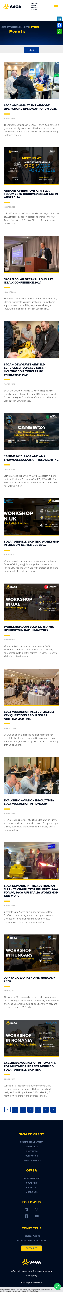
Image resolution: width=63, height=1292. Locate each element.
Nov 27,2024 (10, 292)
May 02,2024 (10, 640)
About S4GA (31, 1147)
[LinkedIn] (59, 19)
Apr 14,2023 (9, 1079)
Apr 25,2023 (9, 991)
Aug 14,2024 (9, 469)
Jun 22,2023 (9, 905)
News (26, 27)
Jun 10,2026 (9, 118)
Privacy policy (31, 1275)
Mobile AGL (31, 1192)
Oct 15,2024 (9, 384)
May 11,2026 (9, 207)
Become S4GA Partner (31, 1142)
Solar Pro (31, 1183)
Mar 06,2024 (10, 728)
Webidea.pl (37, 1283)
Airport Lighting (11, 27)
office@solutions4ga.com (31, 1241)
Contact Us (31, 1156)
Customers (31, 1151)
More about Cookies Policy (28, 1291)
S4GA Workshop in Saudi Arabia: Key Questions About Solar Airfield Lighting (29, 715)
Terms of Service (32, 1160)
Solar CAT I (31, 1187)
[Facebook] (59, 25)
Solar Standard (31, 1178)
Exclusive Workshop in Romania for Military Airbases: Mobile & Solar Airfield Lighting (30, 1066)
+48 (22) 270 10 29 (31, 1236)
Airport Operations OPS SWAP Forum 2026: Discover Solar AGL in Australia (31, 194)
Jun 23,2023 (9, 813)
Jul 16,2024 (9, 555)
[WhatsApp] (59, 31)
